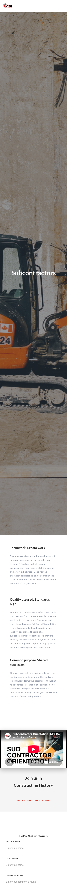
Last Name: (12, 859)
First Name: (13, 842)
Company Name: (15, 875)
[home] (7, 6)
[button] (61, 6)
